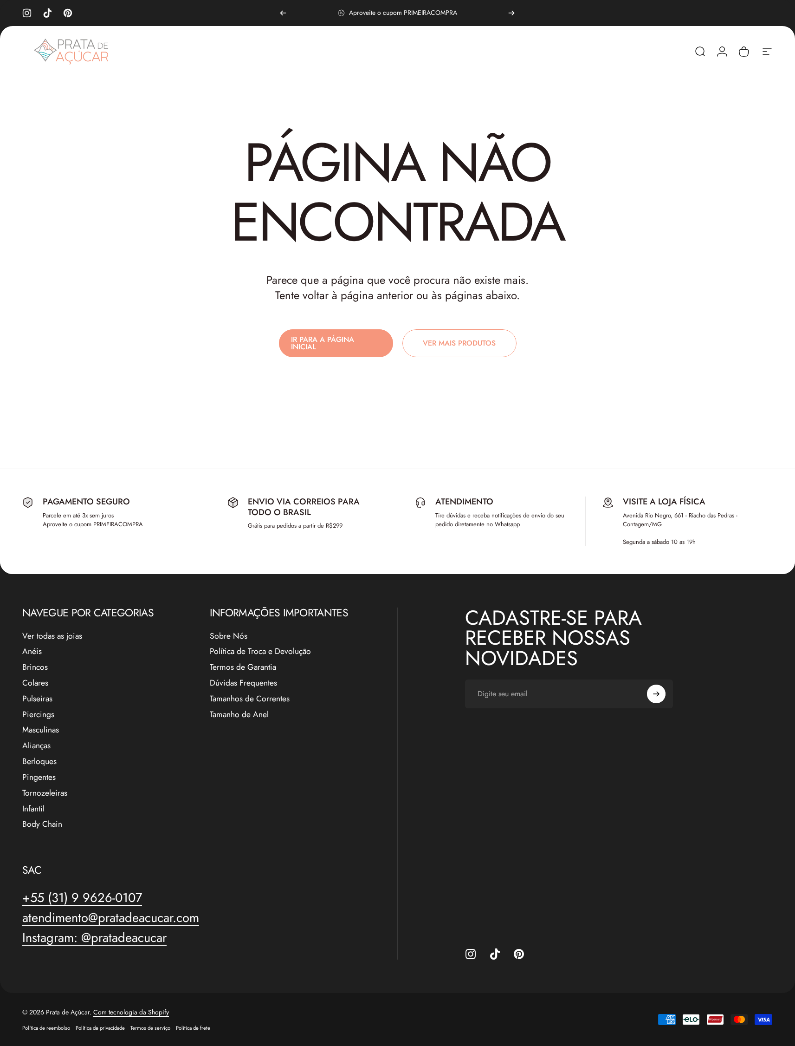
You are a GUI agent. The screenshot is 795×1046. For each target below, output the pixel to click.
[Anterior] (283, 13)
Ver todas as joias (52, 636)
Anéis (32, 652)
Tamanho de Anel (239, 715)
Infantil (33, 809)
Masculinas (40, 730)
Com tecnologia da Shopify (131, 1012)
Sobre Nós (228, 636)
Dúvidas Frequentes (243, 683)
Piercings (38, 715)
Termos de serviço (150, 1028)
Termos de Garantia (243, 667)
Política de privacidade (100, 1028)
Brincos (35, 667)
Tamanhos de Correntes (250, 699)
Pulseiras (37, 699)
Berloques (39, 762)
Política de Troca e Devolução (260, 652)
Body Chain (42, 824)
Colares (35, 683)
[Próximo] (511, 13)
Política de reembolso (46, 1028)
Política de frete (193, 1028)
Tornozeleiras (44, 793)
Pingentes (39, 777)
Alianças (36, 746)
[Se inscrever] (656, 694)
